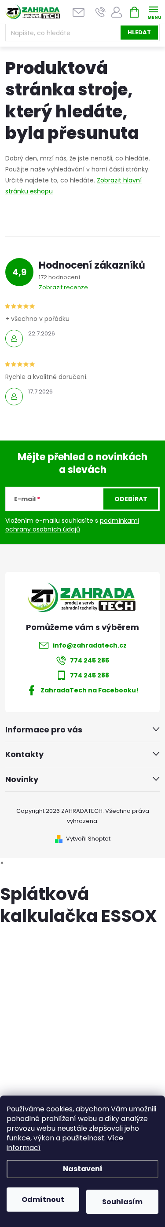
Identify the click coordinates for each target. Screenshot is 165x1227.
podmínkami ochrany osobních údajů (72, 525)
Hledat (139, 32)
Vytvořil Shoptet (88, 838)
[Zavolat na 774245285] (100, 12)
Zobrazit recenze (63, 287)
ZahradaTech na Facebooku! (89, 690)
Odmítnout (43, 1199)
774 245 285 (89, 660)
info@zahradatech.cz (90, 645)
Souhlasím (122, 1202)
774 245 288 (89, 675)
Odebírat (130, 499)
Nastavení (83, 1169)
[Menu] (153, 11)
